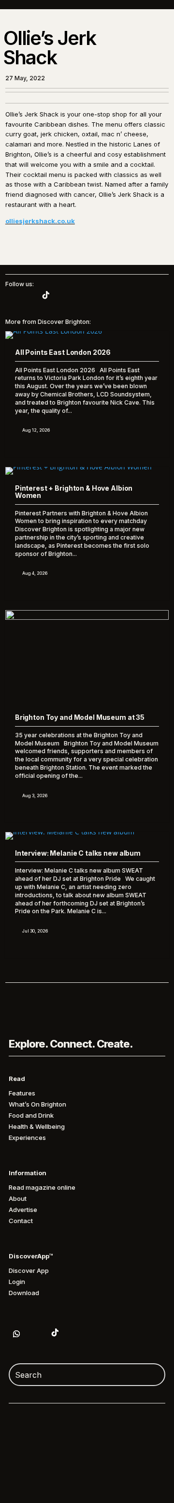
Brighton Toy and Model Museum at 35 (80, 717)
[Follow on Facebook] (74, 1332)
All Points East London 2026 (63, 352)
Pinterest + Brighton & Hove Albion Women (73, 491)
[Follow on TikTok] (46, 295)
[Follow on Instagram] (26, 295)
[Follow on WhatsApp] (16, 1334)
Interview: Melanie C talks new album (78, 853)
